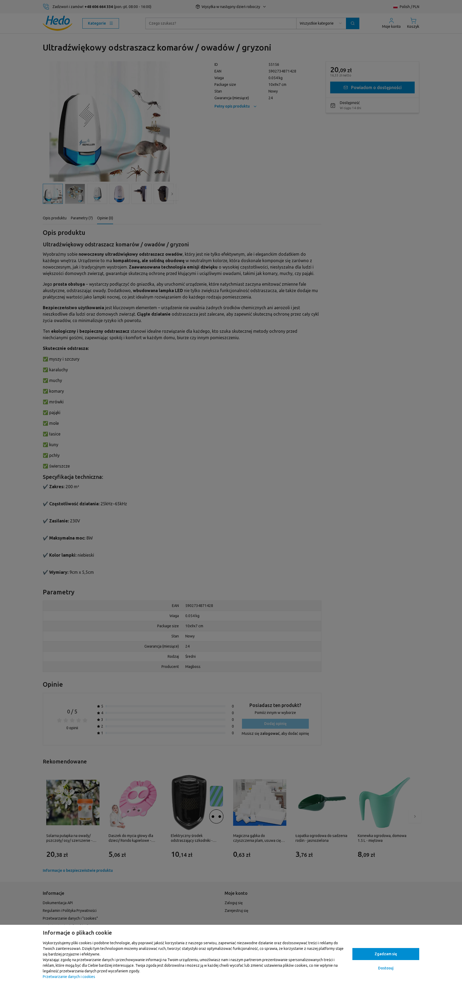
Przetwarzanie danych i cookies (69, 976)
